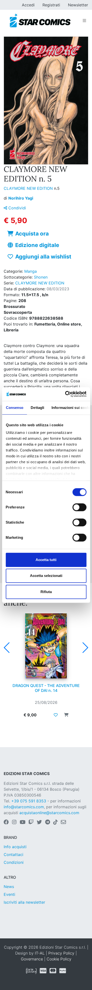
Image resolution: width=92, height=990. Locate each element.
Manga (30, 271)
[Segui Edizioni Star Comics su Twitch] (31, 822)
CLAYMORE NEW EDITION (29, 188)
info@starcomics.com (24, 806)
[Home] (40, 21)
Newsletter (78, 4)
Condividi (16, 207)
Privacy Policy (61, 953)
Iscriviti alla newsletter (24, 902)
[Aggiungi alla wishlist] (56, 715)
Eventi (9, 894)
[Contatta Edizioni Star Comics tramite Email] (63, 822)
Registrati (51, 4)
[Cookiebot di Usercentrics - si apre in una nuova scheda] (65, 394)
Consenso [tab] (14, 407)
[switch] (79, 507)
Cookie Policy (59, 958)
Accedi (28, 4)
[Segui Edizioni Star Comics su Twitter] (39, 822)
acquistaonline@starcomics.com (49, 812)
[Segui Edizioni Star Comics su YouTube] (22, 822)
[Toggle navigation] (84, 20)
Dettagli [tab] (37, 407)
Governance (32, 958)
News (9, 886)
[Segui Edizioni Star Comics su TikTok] (55, 822)
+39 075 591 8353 (28, 801)
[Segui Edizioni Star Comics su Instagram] (14, 822)
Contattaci (13, 854)
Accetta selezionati (46, 576)
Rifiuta (46, 592)
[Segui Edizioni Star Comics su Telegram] (47, 822)
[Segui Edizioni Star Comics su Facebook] (6, 822)
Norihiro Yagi (20, 198)
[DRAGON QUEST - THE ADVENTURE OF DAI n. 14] (46, 645)
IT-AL (40, 953)
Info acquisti (15, 846)
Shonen (41, 277)
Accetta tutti (46, 560)
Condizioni (14, 862)
